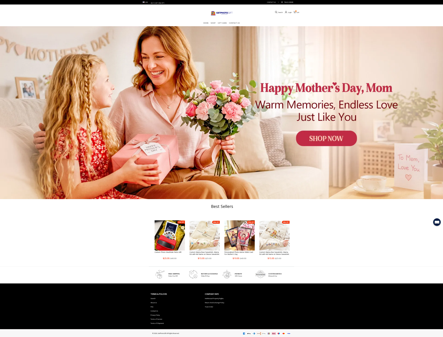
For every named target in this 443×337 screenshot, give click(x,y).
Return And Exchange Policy (214, 303)
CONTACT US (271, 2)
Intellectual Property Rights (214, 298)
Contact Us (154, 311)
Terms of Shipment (157, 323)
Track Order (288, 2)
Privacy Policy (155, 315)
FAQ (152, 307)
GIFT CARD (222, 23)
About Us (154, 303)
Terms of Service (156, 319)
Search (153, 298)
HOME (205, 23)
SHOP (213, 23)
